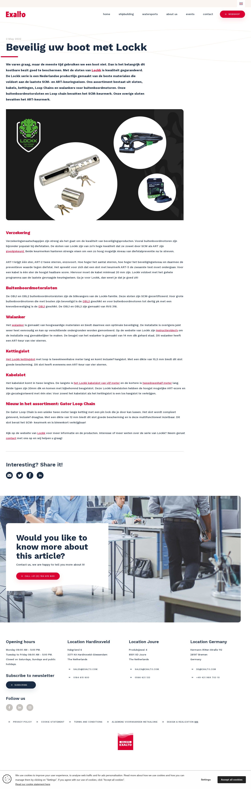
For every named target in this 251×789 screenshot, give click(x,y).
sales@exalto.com (85, 669)
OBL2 (86, 301)
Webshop (234, 14)
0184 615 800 (81, 677)
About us (171, 14)
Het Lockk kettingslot (20, 359)
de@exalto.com (206, 669)
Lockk (96, 70)
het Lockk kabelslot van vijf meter (97, 383)
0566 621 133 (142, 677)
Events (190, 14)
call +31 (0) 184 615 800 (40, 576)
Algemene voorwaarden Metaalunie (135, 722)
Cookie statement (53, 722)
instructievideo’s (167, 330)
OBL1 (41, 306)
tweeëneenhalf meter (157, 383)
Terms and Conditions (88, 722)
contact (11, 438)
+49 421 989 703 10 (208, 677)
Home (106, 14)
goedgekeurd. (15, 251)
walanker (18, 325)
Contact (208, 14)
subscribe (21, 685)
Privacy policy (22, 722)
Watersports (150, 14)
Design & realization (182, 722)
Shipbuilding (126, 14)
